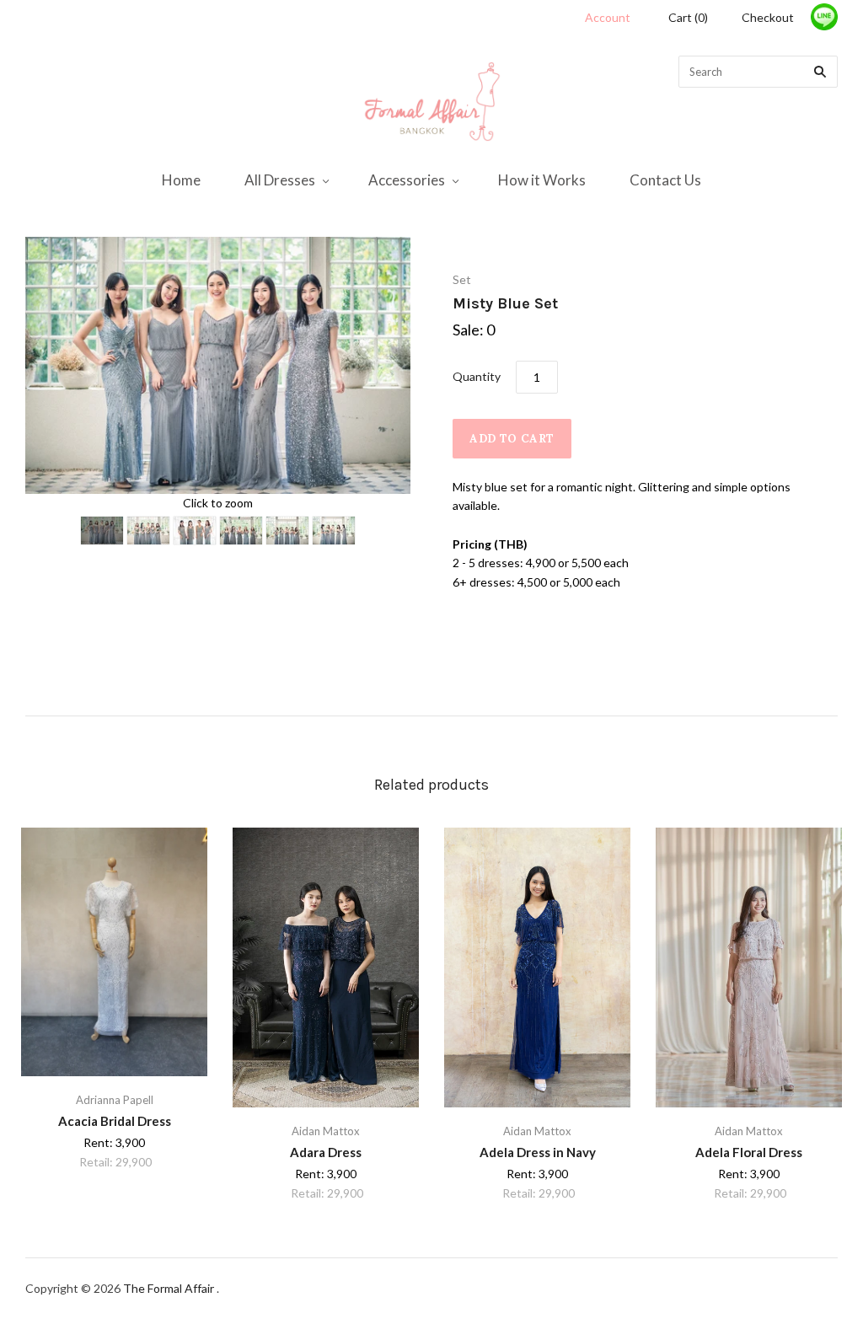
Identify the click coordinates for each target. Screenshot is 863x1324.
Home (181, 180)
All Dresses (279, 180)
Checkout (768, 17)
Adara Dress (326, 1152)
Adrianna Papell (114, 1100)
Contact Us (665, 180)
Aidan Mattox (326, 1131)
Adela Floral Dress (748, 1152)
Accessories (406, 180)
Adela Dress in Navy (538, 1152)
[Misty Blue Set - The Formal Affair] (102, 530)
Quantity (477, 376)
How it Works (542, 180)
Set (462, 279)
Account (607, 17)
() (688, 17)
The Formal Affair (170, 1288)
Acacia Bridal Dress (114, 1120)
